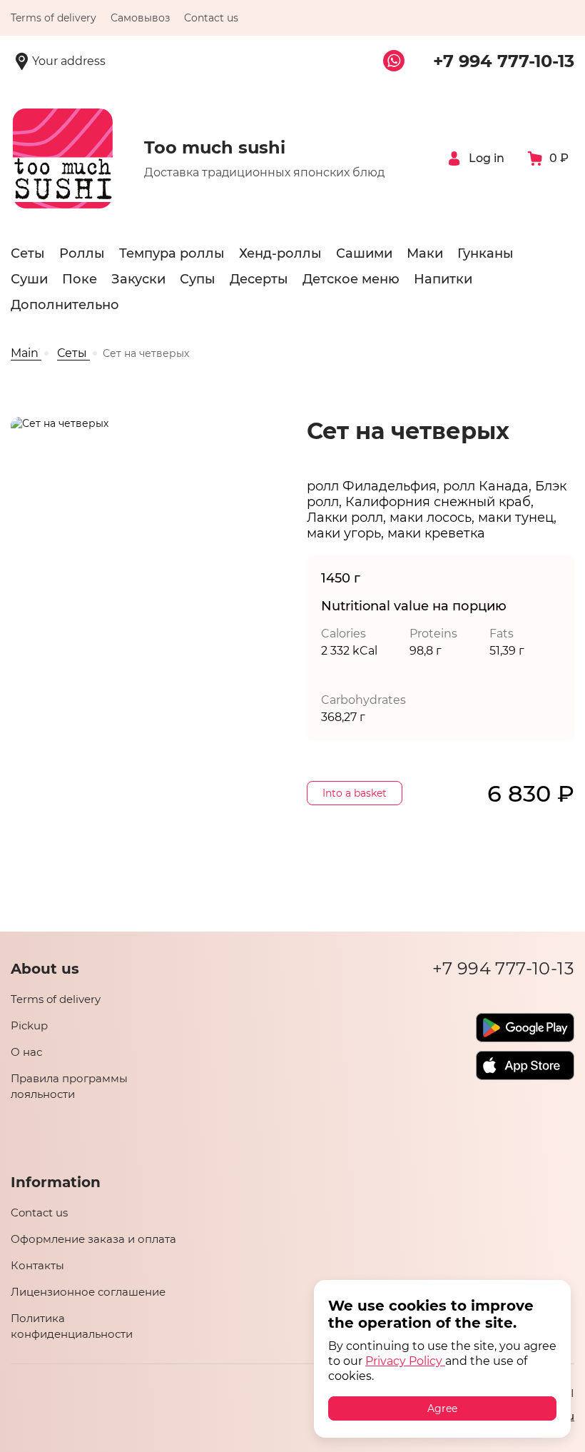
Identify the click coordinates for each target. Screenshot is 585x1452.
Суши (29, 279)
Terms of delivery (53, 17)
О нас (26, 1052)
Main (26, 353)
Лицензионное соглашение (88, 1292)
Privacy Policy (405, 1361)
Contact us (39, 1212)
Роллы (82, 253)
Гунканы (485, 253)
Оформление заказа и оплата (93, 1239)
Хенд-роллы (280, 253)
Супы (197, 279)
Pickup (29, 1025)
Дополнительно (65, 305)
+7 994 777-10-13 (503, 61)
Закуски (138, 279)
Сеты (28, 253)
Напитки (443, 279)
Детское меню (351, 279)
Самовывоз (140, 17)
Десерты (259, 279)
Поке (79, 279)
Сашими (364, 253)
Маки (425, 253)
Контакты (37, 1265)
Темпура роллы (172, 253)
